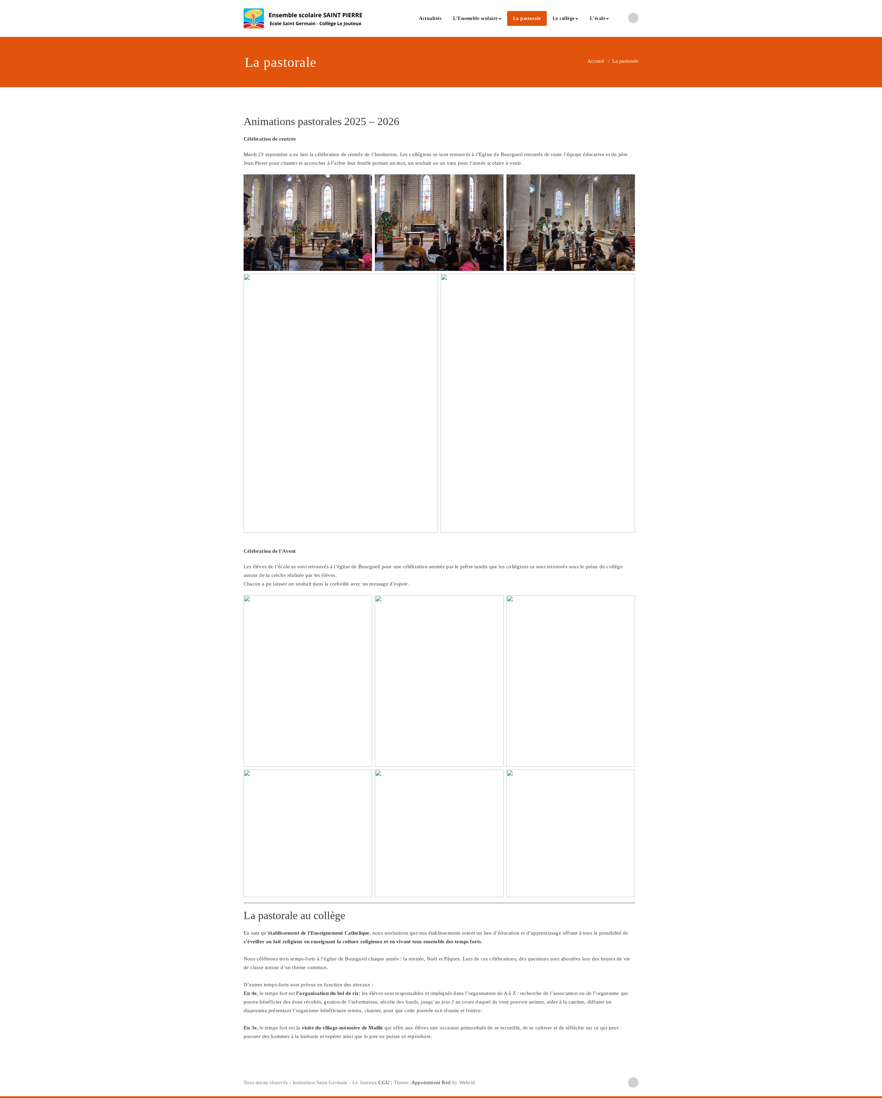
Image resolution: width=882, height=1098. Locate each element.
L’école (598, 18)
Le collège (564, 18)
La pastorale (527, 18)
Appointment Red (430, 1082)
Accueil (595, 61)
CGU (384, 1082)
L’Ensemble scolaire (475, 18)
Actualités (430, 18)
